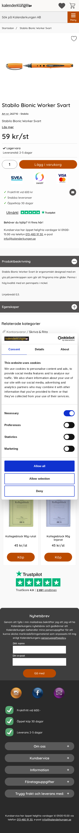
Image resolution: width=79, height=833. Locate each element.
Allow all (39, 466)
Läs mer (8, 127)
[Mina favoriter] (61, 5)
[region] (39, 261)
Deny (39, 491)
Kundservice (39, 758)
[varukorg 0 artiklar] (73, 5)
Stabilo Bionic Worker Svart (35, 28)
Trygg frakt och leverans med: (39, 793)
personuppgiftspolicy (53, 637)
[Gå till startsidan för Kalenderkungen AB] (17, 5)
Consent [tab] (14, 349)
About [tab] (65, 349)
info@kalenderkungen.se (20, 238)
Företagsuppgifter (39, 781)
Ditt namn (19, 643)
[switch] (69, 425)
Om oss (39, 746)
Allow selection (39, 478)
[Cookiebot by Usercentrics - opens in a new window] (58, 338)
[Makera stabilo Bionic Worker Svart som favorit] (73, 39)
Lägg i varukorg (48, 164)
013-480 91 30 (34, 234)
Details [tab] (39, 349)
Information (39, 770)
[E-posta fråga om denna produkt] (72, 192)
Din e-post (19, 655)
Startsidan (8, 28)
